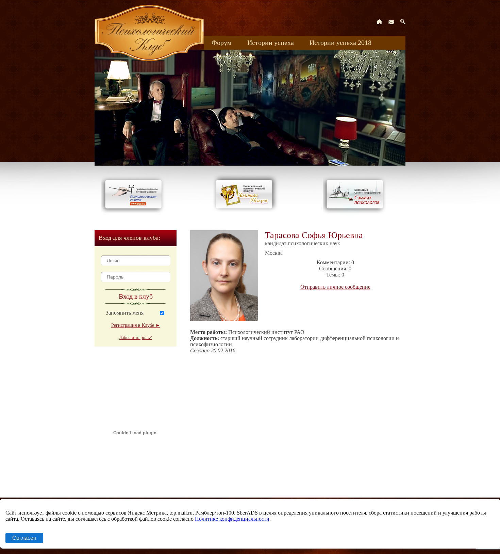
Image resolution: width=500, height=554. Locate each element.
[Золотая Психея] (245, 211)
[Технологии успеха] (356, 215)
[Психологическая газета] (134, 211)
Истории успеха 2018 (340, 42)
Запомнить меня (125, 313)
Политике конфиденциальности (232, 519)
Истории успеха (270, 42)
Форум (222, 42)
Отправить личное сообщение (335, 287)
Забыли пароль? (135, 337)
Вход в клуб (136, 296)
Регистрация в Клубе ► (135, 325)
